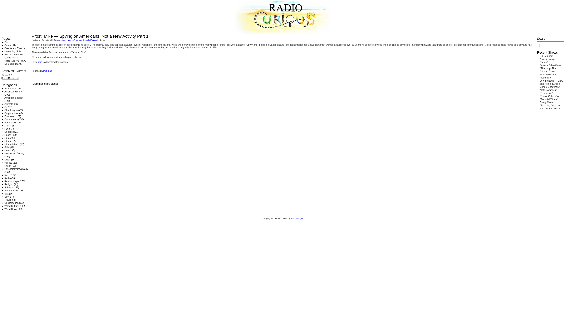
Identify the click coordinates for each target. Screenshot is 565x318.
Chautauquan (11, 110)
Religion (8, 184)
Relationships (11, 181)
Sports (7, 197)
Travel (7, 200)
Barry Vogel (297, 218)
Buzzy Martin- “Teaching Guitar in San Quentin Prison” (550, 105)
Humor (7, 138)
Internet (8, 141)
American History (13, 91)
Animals (8, 104)
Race (7, 175)
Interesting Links (12, 51)
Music (7, 159)
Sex (6, 193)
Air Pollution (10, 88)
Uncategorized (12, 203)
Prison (7, 166)
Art (5, 107)
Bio (6, 42)
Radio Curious (17, 5)
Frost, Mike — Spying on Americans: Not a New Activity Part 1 (90, 36)
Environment (11, 119)
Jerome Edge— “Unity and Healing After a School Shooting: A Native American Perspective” (551, 87)
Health (7, 135)
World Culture (11, 206)
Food (7, 128)
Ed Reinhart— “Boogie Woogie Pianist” (548, 59)
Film (6, 125)
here (40, 57)
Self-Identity (10, 190)
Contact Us (10, 45)
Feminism (9, 122)
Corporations (11, 113)
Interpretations (11, 144)
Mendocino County (14, 153)
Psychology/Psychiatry (16, 169)
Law (6, 150)
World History (11, 209)
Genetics (9, 132)
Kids (6, 147)
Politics (8, 163)
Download (46, 71)
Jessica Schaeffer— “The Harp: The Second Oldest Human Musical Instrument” (550, 71)
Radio (7, 178)
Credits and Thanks (14, 48)
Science (8, 187)
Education (9, 116)
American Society (13, 98)
